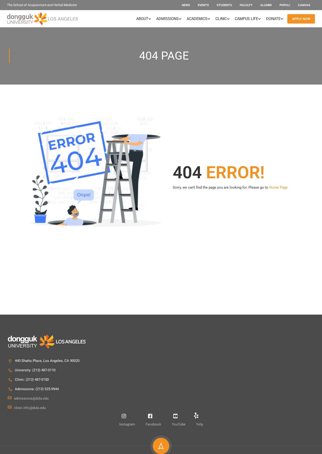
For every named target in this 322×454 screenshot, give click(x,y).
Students (224, 5)
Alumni (266, 5)
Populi (285, 5)
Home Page (278, 187)
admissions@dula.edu (31, 398)
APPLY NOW (301, 19)
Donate (273, 18)
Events (203, 5)
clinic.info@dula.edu (30, 408)
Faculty (246, 5)
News (186, 5)
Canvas (304, 5)
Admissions (167, 18)
